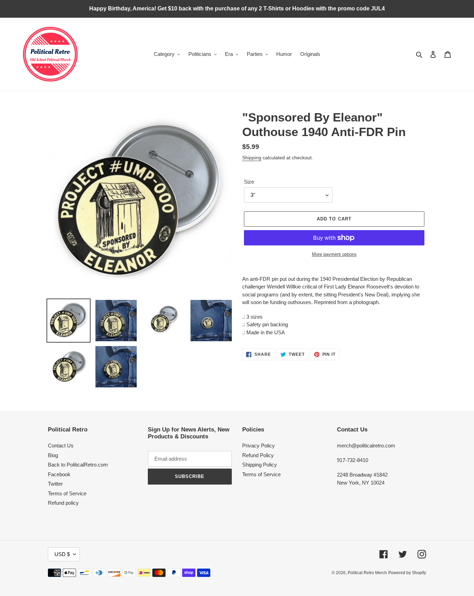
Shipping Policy (259, 465)
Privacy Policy (258, 445)
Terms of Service (67, 493)
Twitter (55, 484)
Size (249, 182)
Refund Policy (258, 455)
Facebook (59, 474)
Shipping (251, 157)
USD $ (62, 554)
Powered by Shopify (407, 572)
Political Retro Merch (367, 572)
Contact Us (61, 445)
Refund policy (63, 503)
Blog (53, 455)
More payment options (334, 254)
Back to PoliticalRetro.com (78, 465)
